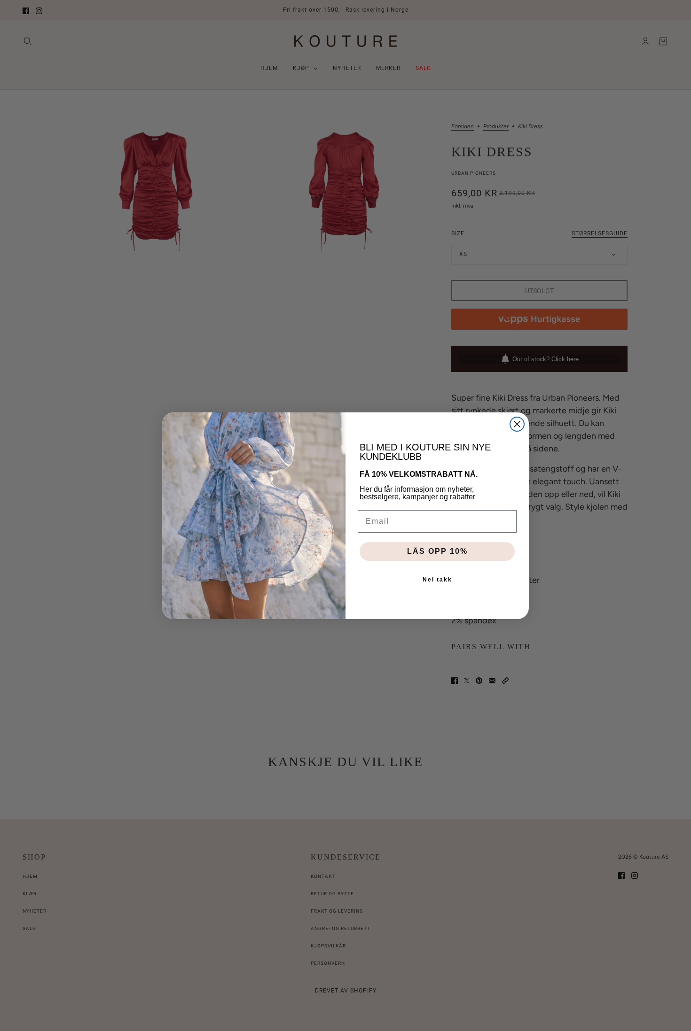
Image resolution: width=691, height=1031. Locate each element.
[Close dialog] (517, 424)
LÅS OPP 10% (437, 551)
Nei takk (437, 579)
